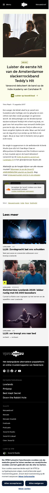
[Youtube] (19, 370)
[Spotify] (4, 370)
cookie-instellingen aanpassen (22, 191)
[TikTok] (15, 370)
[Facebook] (11, 370)
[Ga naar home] (24, 4)
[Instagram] (8, 370)
